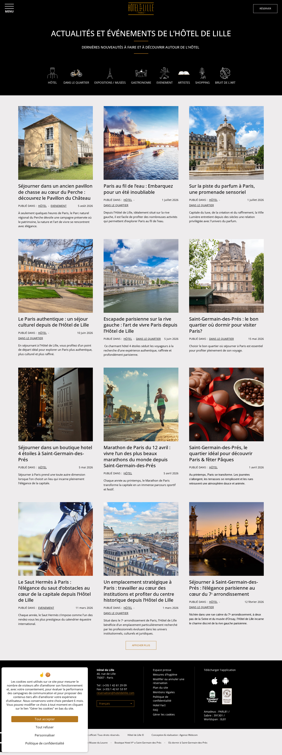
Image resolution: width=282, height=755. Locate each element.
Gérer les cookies (164, 714)
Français (104, 703)
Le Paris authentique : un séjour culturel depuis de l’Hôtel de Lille (53, 322)
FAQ (155, 710)
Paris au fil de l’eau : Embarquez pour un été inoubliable (138, 189)
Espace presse (162, 670)
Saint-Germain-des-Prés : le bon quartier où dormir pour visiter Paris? (223, 325)
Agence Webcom (189, 735)
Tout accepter (45, 719)
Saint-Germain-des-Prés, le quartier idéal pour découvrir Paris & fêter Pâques (220, 453)
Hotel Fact (159, 705)
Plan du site (160, 687)
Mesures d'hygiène (165, 674)
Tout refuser (45, 727)
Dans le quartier (116, 205)
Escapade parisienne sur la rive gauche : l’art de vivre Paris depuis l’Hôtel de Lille (140, 325)
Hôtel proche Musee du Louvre (91, 742)
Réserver (265, 8)
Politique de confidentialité (162, 698)
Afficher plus (141, 645)
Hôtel (42, 206)
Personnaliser (45, 735)
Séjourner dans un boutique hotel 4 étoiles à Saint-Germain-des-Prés (55, 453)
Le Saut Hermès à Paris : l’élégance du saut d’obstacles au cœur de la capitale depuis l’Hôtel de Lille (54, 591)
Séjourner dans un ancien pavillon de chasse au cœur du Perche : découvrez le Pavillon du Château (55, 192)
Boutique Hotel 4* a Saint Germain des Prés (138, 742)
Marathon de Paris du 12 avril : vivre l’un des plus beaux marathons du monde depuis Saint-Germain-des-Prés (137, 456)
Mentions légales (164, 692)
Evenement (59, 206)
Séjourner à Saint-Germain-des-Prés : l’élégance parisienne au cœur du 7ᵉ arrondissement (223, 588)
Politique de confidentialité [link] (44, 743)
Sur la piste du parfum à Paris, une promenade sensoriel (222, 189)
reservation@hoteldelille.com (115, 693)
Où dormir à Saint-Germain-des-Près (187, 742)
